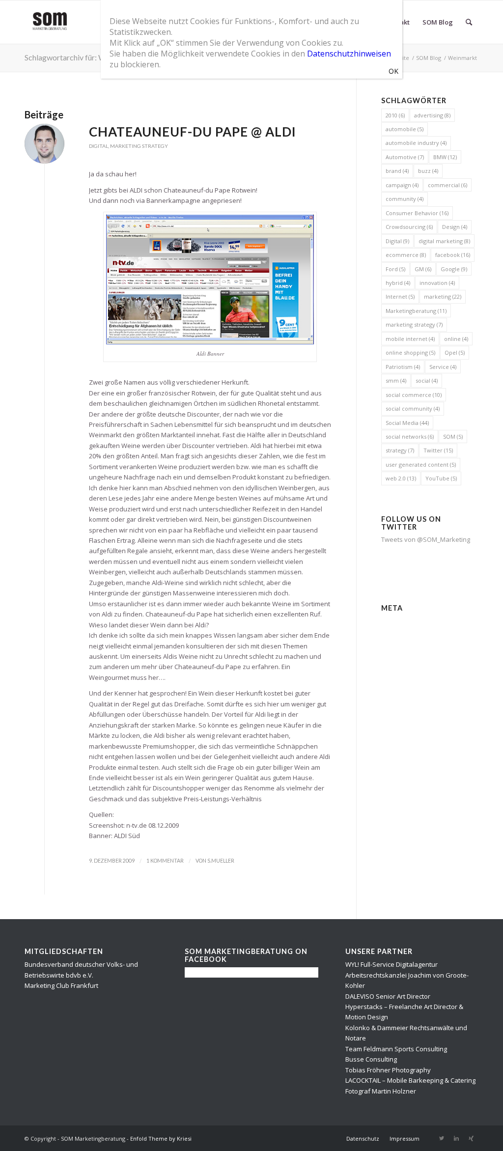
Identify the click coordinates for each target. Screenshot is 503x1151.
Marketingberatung (416, 310)
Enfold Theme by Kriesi (161, 1138)
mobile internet (410, 338)
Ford (395, 269)
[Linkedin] (456, 1138)
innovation (437, 282)
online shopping (410, 352)
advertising (432, 115)
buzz (428, 170)
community (404, 198)
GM (423, 269)
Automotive (405, 157)
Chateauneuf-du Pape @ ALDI (192, 132)
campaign (402, 185)
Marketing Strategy (139, 146)
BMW (445, 157)
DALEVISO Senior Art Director (387, 996)
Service (442, 366)
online (456, 338)
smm (396, 380)
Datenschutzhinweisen (349, 53)
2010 (395, 115)
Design (454, 226)
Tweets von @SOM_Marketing (425, 539)
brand (397, 170)
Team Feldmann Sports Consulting (396, 1048)
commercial (447, 185)
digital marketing (444, 241)
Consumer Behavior (417, 213)
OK (393, 71)
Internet (400, 296)
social (427, 380)
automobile (404, 129)
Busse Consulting (371, 1059)
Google (454, 269)
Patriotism (403, 366)
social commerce (414, 394)
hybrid (398, 282)
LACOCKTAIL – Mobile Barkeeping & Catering (410, 1080)
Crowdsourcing (409, 226)
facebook (452, 254)
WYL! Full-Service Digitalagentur (391, 964)
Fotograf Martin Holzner (380, 1091)
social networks (410, 436)
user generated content (421, 464)
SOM (453, 436)
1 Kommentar (165, 861)
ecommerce (406, 254)
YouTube (441, 478)
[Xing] (471, 1138)
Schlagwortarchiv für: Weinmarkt (81, 57)
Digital (98, 146)
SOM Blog (428, 57)
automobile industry (416, 142)
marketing (442, 296)
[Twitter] (441, 1138)
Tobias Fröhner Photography (388, 1070)
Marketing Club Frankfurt (61, 985)
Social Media (407, 422)
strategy (400, 450)
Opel (455, 352)
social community (413, 408)
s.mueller (220, 861)
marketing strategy (414, 324)
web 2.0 (401, 478)
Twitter (438, 450)
